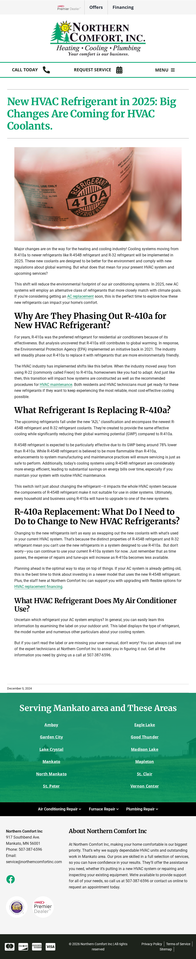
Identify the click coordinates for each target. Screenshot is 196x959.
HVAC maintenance (56, 384)
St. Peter (51, 786)
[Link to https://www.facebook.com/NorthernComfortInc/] (10, 879)
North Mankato (51, 774)
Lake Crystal (51, 749)
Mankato (51, 761)
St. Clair (144, 774)
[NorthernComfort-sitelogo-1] (98, 21)
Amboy (51, 724)
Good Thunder (145, 737)
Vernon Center (145, 786)
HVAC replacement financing (38, 586)
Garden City (51, 737)
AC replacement (80, 296)
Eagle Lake (144, 724)
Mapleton (144, 761)
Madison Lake (144, 749)
